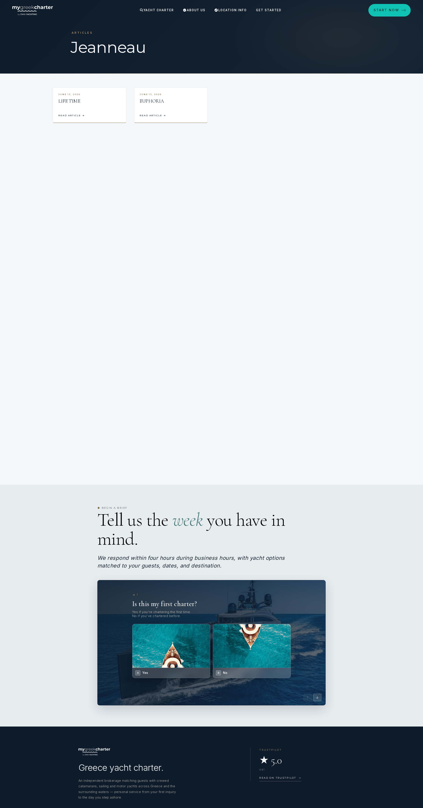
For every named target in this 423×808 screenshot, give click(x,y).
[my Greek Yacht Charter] (32, 10)
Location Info (232, 10)
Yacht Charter (158, 10)
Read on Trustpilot (280, 777)
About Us (195, 10)
